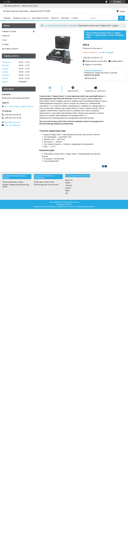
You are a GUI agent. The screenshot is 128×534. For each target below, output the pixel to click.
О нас (4, 40)
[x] (106, 167)
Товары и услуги (20, 18)
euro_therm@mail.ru (12, 125)
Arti (66, 193)
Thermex (68, 185)
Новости (54, 18)
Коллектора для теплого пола (46, 185)
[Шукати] (121, 18)
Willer (67, 191)
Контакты (65, 18)
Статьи (75, 18)
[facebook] (103, 167)
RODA (67, 183)
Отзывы (5, 44)
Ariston (68, 188)
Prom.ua (76, 202)
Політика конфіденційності (85, 207)
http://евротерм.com (12, 122)
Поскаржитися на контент (65, 207)
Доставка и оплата (40, 18)
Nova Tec (69, 180)
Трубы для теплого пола (44, 182)
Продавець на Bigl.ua (64, 204)
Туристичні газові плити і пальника (62, 26)
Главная (6, 18)
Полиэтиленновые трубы (12, 182)
